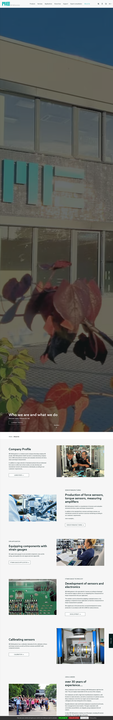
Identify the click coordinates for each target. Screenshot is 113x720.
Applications (48, 4)
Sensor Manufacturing (74, 525)
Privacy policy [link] (92, 718)
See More (56, 425)
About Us (87, 4)
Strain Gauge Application (19, 562)
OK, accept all (63, 718)
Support (65, 4)
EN (110, 4)
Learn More (18, 475)
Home (10, 436)
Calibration (18, 654)
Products (32, 4)
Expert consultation (76, 4)
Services (40, 4)
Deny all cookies (74, 718)
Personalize (84, 718)
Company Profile (17, 422)
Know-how (57, 4)
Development (74, 614)
